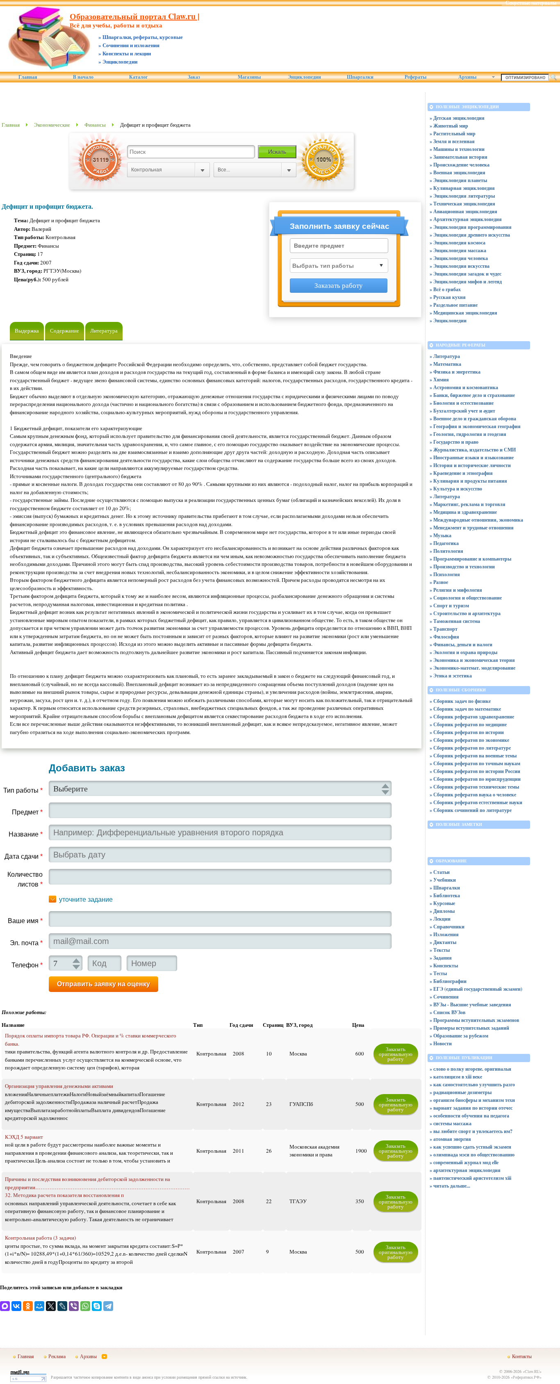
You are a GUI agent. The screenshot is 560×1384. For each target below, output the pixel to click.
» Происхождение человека (459, 164)
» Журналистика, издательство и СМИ (473, 449)
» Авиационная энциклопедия (463, 211)
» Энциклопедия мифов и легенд (466, 281)
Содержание (64, 330)
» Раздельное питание (454, 304)
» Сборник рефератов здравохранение (472, 716)
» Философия (444, 636)
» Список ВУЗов (447, 1012)
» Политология (446, 550)
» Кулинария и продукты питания (468, 480)
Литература (104, 330)
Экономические (52, 124)
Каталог (138, 77)
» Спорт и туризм (449, 605)
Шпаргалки (360, 77)
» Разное (439, 582)
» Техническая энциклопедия (462, 203)
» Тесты (438, 973)
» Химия (439, 379)
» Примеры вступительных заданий (469, 1027)
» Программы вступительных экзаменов (474, 1020)
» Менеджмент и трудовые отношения (472, 527)
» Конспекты (444, 965)
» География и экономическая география (475, 426)
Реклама (57, 1356)
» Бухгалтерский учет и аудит (462, 410)
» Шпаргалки (445, 887)
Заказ (194, 77)
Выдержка (27, 330)
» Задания (441, 957)
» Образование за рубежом (459, 1035)
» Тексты (440, 949)
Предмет (27, 812)
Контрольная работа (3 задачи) (40, 1237)
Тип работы (23, 790)
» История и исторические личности (470, 465)
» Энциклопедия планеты (458, 180)
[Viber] (74, 1306)
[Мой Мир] (39, 1306)
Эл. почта (26, 942)
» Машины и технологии (457, 149)
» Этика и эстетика (451, 675)
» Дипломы (442, 910)
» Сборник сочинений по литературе (471, 810)
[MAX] (5, 1306)
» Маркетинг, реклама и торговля (467, 504)
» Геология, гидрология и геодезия (468, 434)
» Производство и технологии (462, 566)
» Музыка (440, 535)
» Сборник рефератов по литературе (470, 747)
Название (26, 834)
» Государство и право (454, 441)
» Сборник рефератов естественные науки (476, 802)
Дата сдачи (24, 856)
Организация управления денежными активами (59, 1086)
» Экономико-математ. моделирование (472, 667)
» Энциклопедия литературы (462, 195)
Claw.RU (532, 1371)
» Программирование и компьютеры (470, 558)
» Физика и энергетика (455, 371)
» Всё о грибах (445, 289)
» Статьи (440, 872)
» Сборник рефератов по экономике (469, 739)
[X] (51, 1306)
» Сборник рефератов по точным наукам (475, 763)
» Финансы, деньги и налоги (461, 644)
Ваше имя (25, 920)
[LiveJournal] (62, 1306)
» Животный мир (449, 125)
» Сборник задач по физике (460, 701)
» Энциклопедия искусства (459, 265)
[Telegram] (108, 1306)
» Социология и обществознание (466, 597)
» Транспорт (444, 628)
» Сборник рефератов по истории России (475, 771)
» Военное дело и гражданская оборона (473, 418)
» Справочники (447, 926)
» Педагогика (444, 543)
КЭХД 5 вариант (24, 1136)
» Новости (441, 1043)
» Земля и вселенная (452, 141)
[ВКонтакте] (16, 1306)
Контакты (522, 1356)
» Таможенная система (455, 621)
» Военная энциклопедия (457, 172)
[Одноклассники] (28, 1306)
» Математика (445, 363)
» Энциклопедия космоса (457, 242)
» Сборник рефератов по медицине (468, 724)
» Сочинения (444, 996)
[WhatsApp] (85, 1306)
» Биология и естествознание (462, 402)
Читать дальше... (451, 1185)
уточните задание (86, 899)
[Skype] (97, 1306)
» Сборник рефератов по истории (467, 732)
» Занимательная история (458, 156)
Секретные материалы (531, 3)
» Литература (445, 356)
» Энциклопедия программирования (471, 226)
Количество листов (25, 879)
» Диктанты (443, 942)
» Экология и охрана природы (463, 652)
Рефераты (415, 77)
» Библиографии (448, 981)
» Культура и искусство (456, 488)
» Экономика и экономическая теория (472, 660)
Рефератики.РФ (526, 1377)
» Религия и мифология (456, 589)
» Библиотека (445, 895)
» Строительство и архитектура (465, 613)
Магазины (249, 77)
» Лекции (440, 918)
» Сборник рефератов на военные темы (473, 755)
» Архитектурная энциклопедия (466, 219)
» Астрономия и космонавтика (464, 387)
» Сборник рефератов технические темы (474, 786)
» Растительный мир (453, 133)
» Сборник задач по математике (465, 708)
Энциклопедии (304, 77)
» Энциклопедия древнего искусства (470, 234)
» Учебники (443, 879)
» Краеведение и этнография (461, 473)
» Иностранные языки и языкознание (472, 457)
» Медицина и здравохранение (463, 511)
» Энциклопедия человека (459, 258)
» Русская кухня (448, 297)
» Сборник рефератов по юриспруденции (475, 778)
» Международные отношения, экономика (476, 519)
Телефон (27, 965)
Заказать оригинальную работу (395, 1054)
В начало (83, 77)
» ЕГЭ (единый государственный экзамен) (476, 988)
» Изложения (444, 934)
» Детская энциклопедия (457, 117)
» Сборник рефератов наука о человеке (473, 794)
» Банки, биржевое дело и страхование (472, 395)
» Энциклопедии (448, 320)
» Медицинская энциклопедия (463, 312)
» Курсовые (442, 903)
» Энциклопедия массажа (458, 250)
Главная (27, 77)
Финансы (95, 124)
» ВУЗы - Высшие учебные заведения (470, 1004)
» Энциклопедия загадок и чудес (465, 273)
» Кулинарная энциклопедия (462, 188)
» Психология (445, 574)
